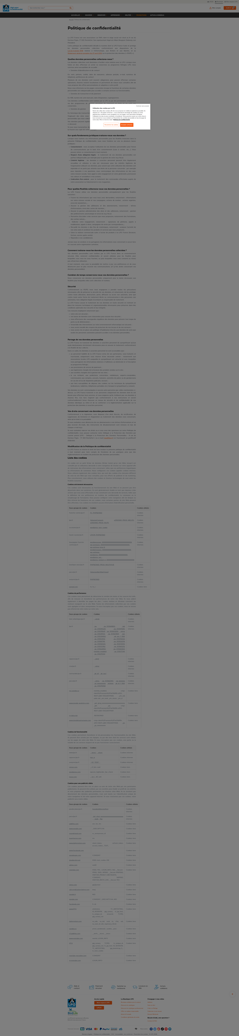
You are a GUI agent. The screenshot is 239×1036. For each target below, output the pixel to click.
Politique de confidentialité (121, 120)
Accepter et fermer (126, 124)
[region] (120, 117)
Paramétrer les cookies (111, 124)
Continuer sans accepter (142, 106)
